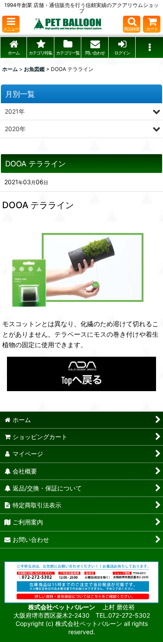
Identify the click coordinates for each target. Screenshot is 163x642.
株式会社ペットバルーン (62, 607)
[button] (11, 24)
